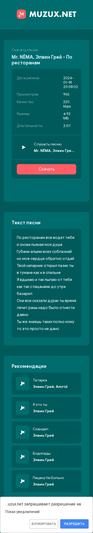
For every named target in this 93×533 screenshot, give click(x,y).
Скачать (46, 169)
